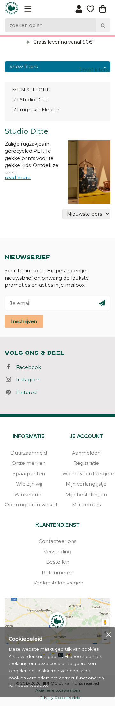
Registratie (86, 463)
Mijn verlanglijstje (86, 484)
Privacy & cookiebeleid (60, 697)
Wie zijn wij (29, 484)
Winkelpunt (28, 494)
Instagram (26, 380)
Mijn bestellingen (86, 494)
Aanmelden (86, 453)
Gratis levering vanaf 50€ (62, 42)
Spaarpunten (29, 474)
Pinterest (25, 392)
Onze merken (29, 463)
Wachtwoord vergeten (86, 474)
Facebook (26, 367)
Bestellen (57, 562)
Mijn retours (86, 505)
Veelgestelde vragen (57, 583)
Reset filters (93, 70)
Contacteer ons (57, 541)
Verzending (57, 552)
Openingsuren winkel (29, 505)
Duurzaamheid (29, 453)
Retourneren (57, 572)
